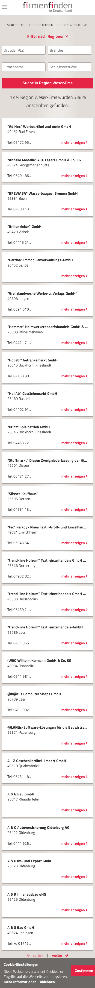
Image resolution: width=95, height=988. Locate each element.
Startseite (15, 25)
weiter (57, 955)
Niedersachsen (41, 25)
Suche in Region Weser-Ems (48, 83)
